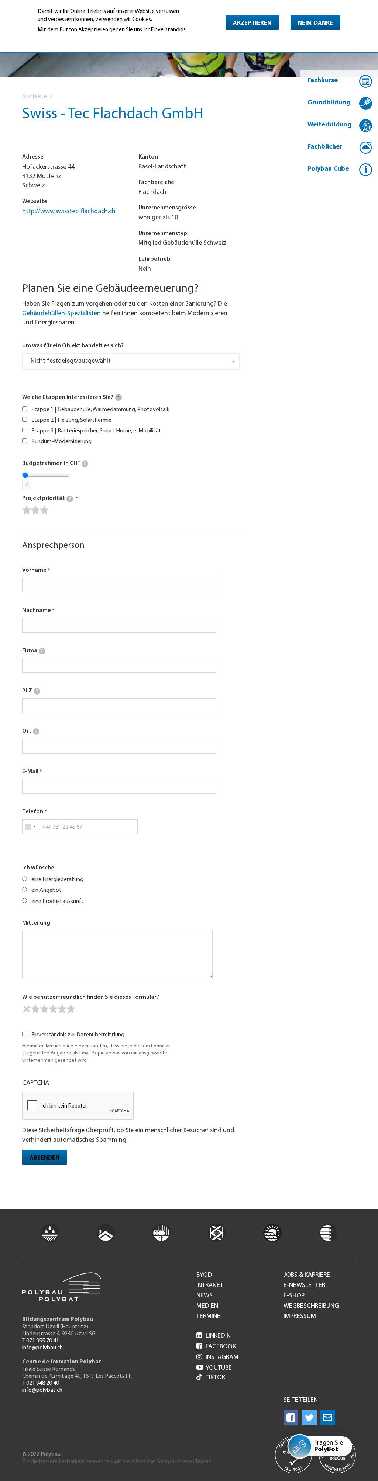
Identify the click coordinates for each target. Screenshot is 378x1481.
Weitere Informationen (70, 39)
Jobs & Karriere (307, 1275)
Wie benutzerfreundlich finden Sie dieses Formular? (90, 997)
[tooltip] (118, 397)
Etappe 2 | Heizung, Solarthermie (71, 420)
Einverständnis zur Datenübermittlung (77, 1035)
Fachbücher (324, 147)
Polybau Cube (328, 169)
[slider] (35, 510)
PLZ (30, 691)
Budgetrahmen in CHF (54, 463)
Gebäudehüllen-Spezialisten (61, 313)
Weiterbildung (329, 125)
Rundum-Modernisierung (61, 442)
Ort (29, 731)
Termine (208, 1316)
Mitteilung (36, 923)
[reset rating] (26, 1009)
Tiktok (215, 1377)
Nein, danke (315, 23)
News (204, 1296)
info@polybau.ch (42, 1348)
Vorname (34, 570)
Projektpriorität (46, 498)
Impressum (300, 1316)
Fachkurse (322, 80)
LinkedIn (213, 1336)
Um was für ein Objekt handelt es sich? (73, 346)
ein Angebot (46, 890)
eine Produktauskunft (57, 901)
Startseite (34, 97)
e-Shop (294, 1296)
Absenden (44, 1158)
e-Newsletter (304, 1285)
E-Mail (30, 772)
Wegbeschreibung (311, 1306)
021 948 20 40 (42, 1383)
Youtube (214, 1368)
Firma (32, 651)
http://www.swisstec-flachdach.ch (69, 211)
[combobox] (30, 827)
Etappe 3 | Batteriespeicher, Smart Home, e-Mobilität (96, 431)
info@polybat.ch (42, 1390)
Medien (207, 1306)
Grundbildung (328, 103)
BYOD (204, 1275)
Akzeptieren (252, 23)
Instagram (217, 1357)
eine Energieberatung (57, 880)
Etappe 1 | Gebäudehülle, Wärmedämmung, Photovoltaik (100, 410)
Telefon (32, 812)
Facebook (216, 1346)
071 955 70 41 (42, 1341)
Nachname (36, 610)
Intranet (209, 1285)
